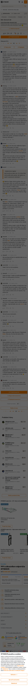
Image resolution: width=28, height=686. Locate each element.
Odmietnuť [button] (14, 683)
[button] (5, 669)
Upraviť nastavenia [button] (14, 679)
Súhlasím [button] (14, 675)
